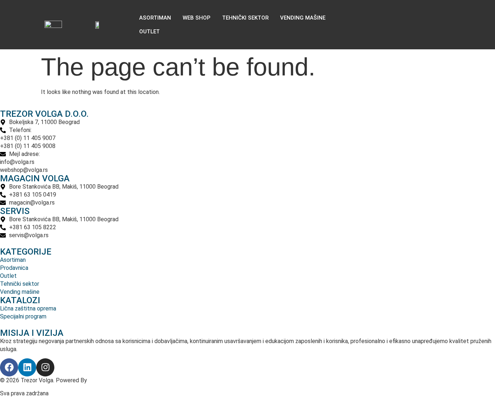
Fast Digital (104, 380)
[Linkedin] (27, 367)
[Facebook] (9, 367)
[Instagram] (45, 367)
